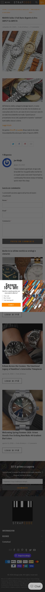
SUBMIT (11, 305)
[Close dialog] (44, 281)
